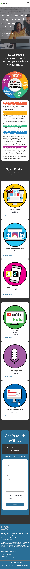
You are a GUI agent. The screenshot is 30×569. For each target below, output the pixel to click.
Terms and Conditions (18, 562)
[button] (28, 3)
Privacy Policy (9, 562)
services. (22, 535)
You (2, 538)
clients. (22, 548)
